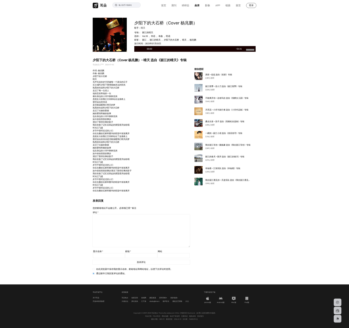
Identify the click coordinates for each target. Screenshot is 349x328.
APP (217, 5)
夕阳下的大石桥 (171, 40)
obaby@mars (154, 301)
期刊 (174, 5)
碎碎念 (185, 5)
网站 (160, 251)
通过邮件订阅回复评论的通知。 (111, 273)
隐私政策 (192, 316)
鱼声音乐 (166, 301)
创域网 (143, 298)
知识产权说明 (175, 316)
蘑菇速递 (152, 298)
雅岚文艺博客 (177, 301)
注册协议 (184, 316)
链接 (227, 5)
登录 (251, 5)
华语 (153, 36)
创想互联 (134, 298)
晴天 (143, 28)
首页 (163, 5)
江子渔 (143, 301)
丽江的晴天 (147, 32)
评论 (95, 212)
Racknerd (191, 313)
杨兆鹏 (193, 40)
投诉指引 (200, 316)
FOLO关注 (157, 316)
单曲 (160, 36)
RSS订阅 (148, 316)
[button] (337, 302)
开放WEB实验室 (98, 301)
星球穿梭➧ (163, 298)
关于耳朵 (96, 298)
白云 (187, 301)
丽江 (144, 40)
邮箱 (128, 251)
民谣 (168, 36)
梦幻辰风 (134, 301)
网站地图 (165, 316)
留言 (238, 5)
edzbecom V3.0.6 (173, 313)
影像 (207, 5)
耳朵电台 (125, 298)
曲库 (197, 5)
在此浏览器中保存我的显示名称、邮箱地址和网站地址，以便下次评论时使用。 (134, 269)
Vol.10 (145, 36)
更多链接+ (174, 298)
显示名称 (98, 251)
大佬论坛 (125, 301)
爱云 (200, 313)
